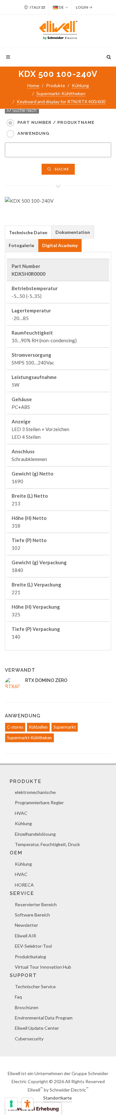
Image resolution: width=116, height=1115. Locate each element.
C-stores (15, 727)
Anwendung (33, 133)
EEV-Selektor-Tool (33, 946)
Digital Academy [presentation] (60, 245)
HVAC (21, 813)
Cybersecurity (29, 1038)
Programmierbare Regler (39, 802)
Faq (18, 997)
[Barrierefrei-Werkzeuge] (27, 1104)
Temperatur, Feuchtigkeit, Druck (47, 844)
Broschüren (26, 1007)
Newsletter (26, 925)
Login (82, 7)
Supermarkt (64, 727)
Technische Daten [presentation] (28, 232)
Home (33, 85)
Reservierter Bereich (36, 904)
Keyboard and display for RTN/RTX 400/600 (61, 101)
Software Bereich (32, 914)
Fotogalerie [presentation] (21, 245)
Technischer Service (35, 986)
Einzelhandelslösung (35, 834)
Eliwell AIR (25, 935)
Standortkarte (57, 1098)
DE (61, 7)
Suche (61, 169)
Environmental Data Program (43, 1017)
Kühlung (80, 85)
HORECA (24, 885)
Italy (35, 7)
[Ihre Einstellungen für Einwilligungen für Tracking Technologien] (11, 1104)
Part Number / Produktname (55, 122)
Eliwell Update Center (37, 1028)
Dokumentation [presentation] (72, 232)
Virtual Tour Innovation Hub (43, 967)
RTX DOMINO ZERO (46, 680)
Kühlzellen (38, 727)
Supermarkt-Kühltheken (60, 93)
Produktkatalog (30, 956)
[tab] (28, 232)
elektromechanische (35, 792)
